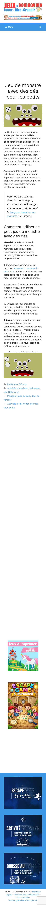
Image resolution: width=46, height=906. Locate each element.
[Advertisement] (23, 58)
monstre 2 (32, 268)
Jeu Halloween (11, 392)
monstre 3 (9, 271)
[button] (39, 27)
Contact (25, 897)
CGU (18, 897)
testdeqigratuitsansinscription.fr (23, 900)
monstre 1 (19, 268)
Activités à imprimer (17, 388)
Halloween (34, 388)
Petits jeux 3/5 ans (16, 384)
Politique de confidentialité (26, 894)
